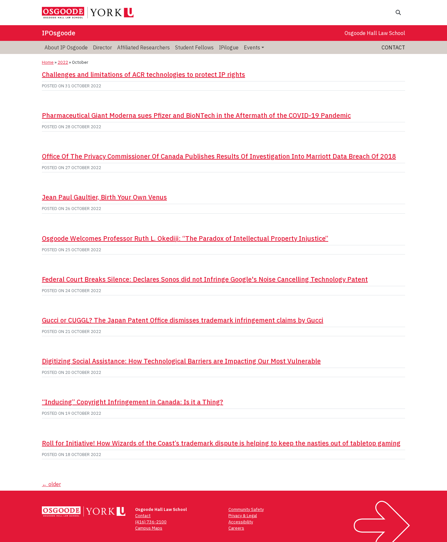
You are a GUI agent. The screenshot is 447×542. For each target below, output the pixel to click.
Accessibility (240, 522)
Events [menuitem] (252, 47)
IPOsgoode (58, 32)
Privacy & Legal (242, 515)
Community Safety (246, 509)
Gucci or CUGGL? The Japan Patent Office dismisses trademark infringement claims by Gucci (182, 320)
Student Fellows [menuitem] (194, 47)
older (51, 484)
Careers (236, 528)
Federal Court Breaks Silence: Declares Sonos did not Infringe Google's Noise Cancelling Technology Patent (205, 279)
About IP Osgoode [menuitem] (66, 47)
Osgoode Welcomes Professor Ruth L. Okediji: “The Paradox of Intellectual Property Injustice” (185, 238)
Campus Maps (148, 528)
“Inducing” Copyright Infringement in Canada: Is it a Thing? (132, 401)
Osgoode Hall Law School (375, 33)
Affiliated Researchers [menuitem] (143, 47)
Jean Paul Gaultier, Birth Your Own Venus (104, 197)
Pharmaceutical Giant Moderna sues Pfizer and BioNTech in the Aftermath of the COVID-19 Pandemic (196, 115)
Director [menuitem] (102, 47)
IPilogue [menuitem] (229, 47)
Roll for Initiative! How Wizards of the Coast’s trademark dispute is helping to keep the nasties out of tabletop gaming (221, 443)
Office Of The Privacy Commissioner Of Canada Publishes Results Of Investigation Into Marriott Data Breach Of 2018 (219, 156)
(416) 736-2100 (151, 522)
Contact (393, 47)
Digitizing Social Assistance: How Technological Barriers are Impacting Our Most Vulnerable (181, 361)
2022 (63, 62)
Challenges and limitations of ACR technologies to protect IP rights (143, 74)
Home (48, 62)
